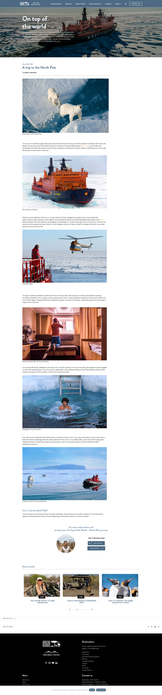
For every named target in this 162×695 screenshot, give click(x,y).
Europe (84, 663)
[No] (108, 689)
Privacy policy (101, 690)
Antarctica (85, 652)
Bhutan (84, 659)
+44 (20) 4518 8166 (101, 684)
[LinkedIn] (56, 663)
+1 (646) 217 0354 (99, 682)
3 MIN (42, 597)
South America (87, 670)
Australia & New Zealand (90, 657)
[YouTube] (53, 663)
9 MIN (81, 597)
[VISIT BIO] (65, 535)
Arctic (102, 220)
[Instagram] (49, 663)
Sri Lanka (85, 668)
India (83, 666)
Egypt (84, 648)
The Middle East (93, 648)
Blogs (15, 618)
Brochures (26, 684)
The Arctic (85, 654)
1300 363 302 (94, 680)
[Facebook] (46, 663)
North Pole (85, 146)
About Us (25, 680)
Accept (92, 690)
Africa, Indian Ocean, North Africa (93, 646)
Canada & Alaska (88, 661)
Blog (24, 682)
